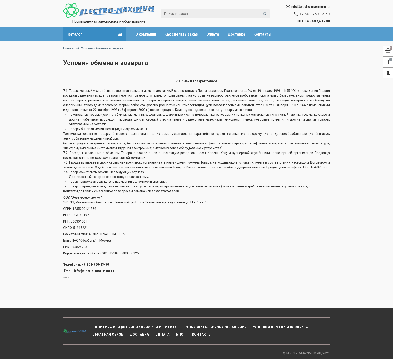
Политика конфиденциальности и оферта (134, 327)
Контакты (262, 34)
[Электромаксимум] (108, 10)
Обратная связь (107, 334)
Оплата (212, 34)
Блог (181, 334)
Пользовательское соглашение (215, 327)
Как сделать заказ (181, 34)
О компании (145, 34)
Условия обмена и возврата (280, 327)
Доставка (236, 34)
